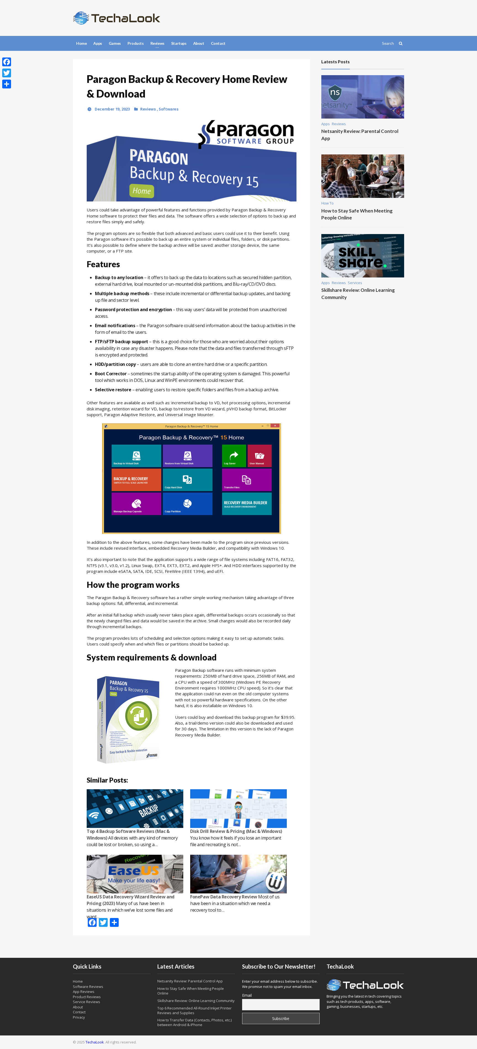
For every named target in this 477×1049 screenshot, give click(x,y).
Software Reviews (88, 986)
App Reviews (83, 991)
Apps (97, 43)
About (198, 43)
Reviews (148, 109)
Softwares (168, 109)
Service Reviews (86, 1001)
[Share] (6, 84)
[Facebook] (6, 61)
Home (81, 43)
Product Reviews (87, 996)
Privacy (79, 1017)
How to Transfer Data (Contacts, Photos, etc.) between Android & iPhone (194, 1022)
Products (136, 43)
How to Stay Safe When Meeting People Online (190, 991)
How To (327, 203)
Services (355, 282)
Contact (218, 43)
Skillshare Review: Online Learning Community (196, 1000)
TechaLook (95, 1042)
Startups (179, 43)
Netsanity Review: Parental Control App (190, 981)
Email (247, 995)
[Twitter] (6, 72)
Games (115, 43)
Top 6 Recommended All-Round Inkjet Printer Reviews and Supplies (194, 1010)
